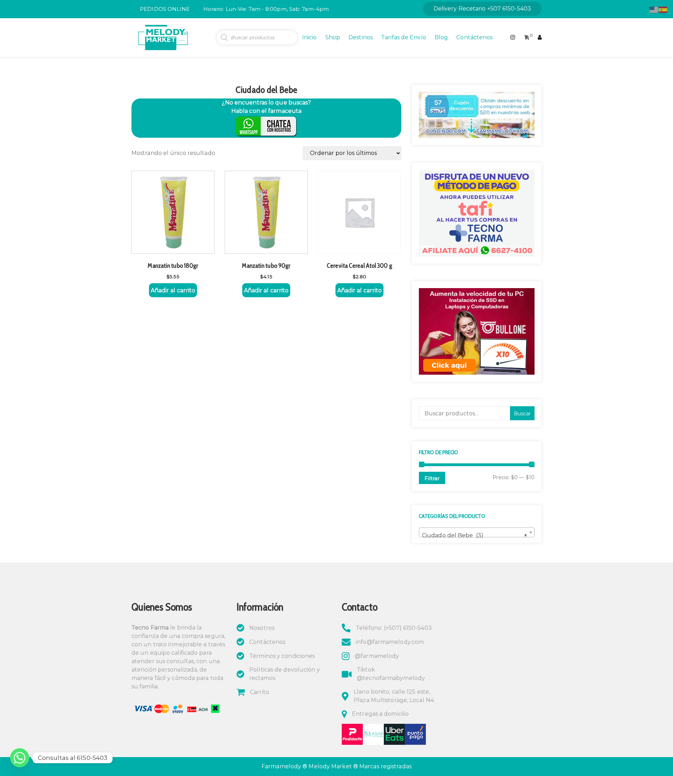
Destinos (360, 37)
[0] (526, 37)
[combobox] (477, 532)
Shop (332, 37)
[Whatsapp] (19, 757)
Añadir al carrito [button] (173, 290)
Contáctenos (474, 37)
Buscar (522, 413)
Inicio (309, 37)
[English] (654, 9)
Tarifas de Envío (403, 37)
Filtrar (432, 478)
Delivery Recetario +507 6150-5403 (482, 8)
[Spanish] (663, 9)
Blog (441, 37)
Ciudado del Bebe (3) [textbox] (474, 535)
